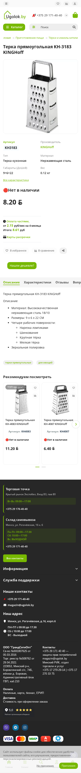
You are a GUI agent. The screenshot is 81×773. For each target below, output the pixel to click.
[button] (5, 424)
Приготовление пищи (30, 38)
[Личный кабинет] (75, 3)
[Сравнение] (66, 3)
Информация (15, 568)
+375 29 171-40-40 (49, 15)
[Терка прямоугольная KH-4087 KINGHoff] (60, 400)
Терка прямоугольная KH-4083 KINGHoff (20, 422)
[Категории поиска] (33, 27)
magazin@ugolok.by (21, 605)
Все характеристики (16, 180)
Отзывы (62, 282)
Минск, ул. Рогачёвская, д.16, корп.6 (32, 621)
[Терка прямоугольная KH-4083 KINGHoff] (21, 400)
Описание (11, 282)
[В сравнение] (35, 396)
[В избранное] (35, 388)
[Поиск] (74, 27)
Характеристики (37, 282)
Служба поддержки (21, 580)
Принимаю (68, 765)
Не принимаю (45, 765)
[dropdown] (6, 3)
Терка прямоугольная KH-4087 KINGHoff (58, 422)
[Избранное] (58, 3)
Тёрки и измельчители (63, 38)
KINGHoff (47, 147)
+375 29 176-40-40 (17, 509)
